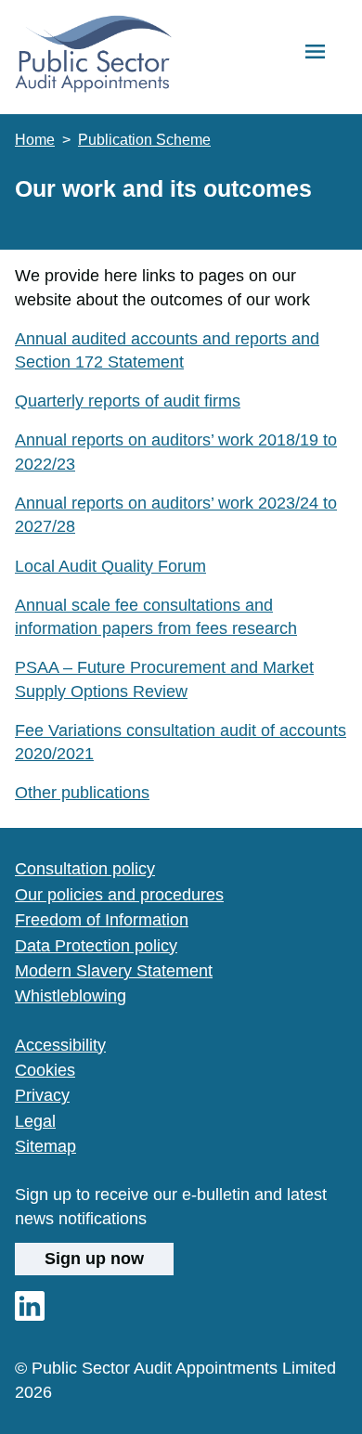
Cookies (45, 1070)
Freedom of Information (101, 920)
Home (35, 140)
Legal (35, 1121)
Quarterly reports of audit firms (127, 401)
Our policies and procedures (119, 894)
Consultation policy (85, 868)
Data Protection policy (96, 946)
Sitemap (45, 1146)
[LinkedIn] (30, 1315)
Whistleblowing (70, 996)
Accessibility (60, 1045)
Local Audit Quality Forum (110, 566)
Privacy (42, 1095)
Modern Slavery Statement (114, 971)
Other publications (82, 792)
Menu (315, 53)
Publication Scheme (144, 140)
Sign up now (94, 1258)
